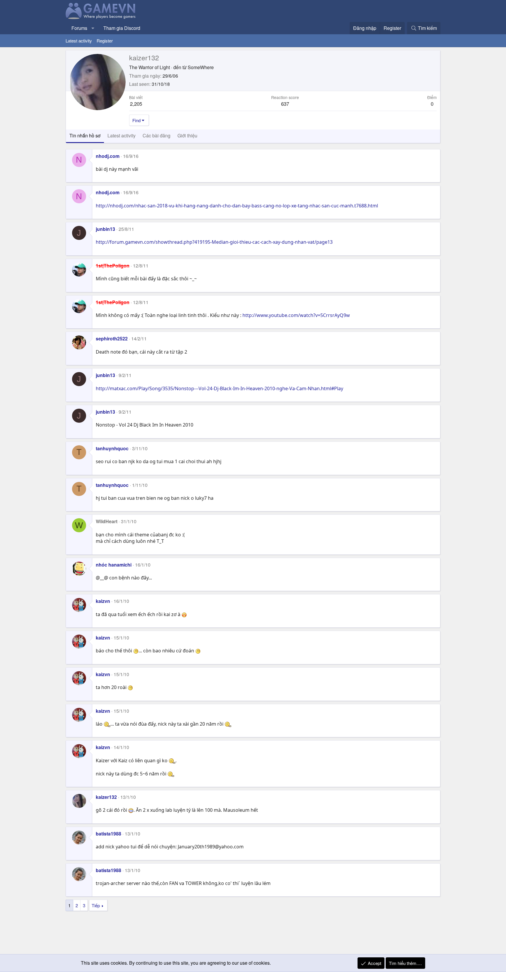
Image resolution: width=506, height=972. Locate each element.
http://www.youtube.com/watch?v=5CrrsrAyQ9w (296, 315)
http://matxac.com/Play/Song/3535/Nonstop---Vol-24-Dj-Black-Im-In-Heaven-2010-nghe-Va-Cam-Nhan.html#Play (219, 388)
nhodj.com (107, 156)
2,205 (136, 103)
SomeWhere (201, 67)
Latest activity (79, 40)
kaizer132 (106, 797)
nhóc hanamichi (113, 564)
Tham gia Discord (121, 28)
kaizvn (103, 601)
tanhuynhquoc (112, 448)
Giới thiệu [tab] (187, 135)
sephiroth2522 (112, 338)
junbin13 (105, 229)
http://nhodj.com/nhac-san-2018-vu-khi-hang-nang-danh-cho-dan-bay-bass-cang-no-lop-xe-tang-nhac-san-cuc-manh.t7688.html (237, 205)
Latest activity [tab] (121, 135)
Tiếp (96, 905)
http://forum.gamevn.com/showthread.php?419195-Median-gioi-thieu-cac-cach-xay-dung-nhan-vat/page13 (214, 242)
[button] (93, 28)
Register (105, 40)
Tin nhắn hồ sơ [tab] (84, 135)
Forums (79, 28)
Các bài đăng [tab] (156, 135)
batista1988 (108, 833)
